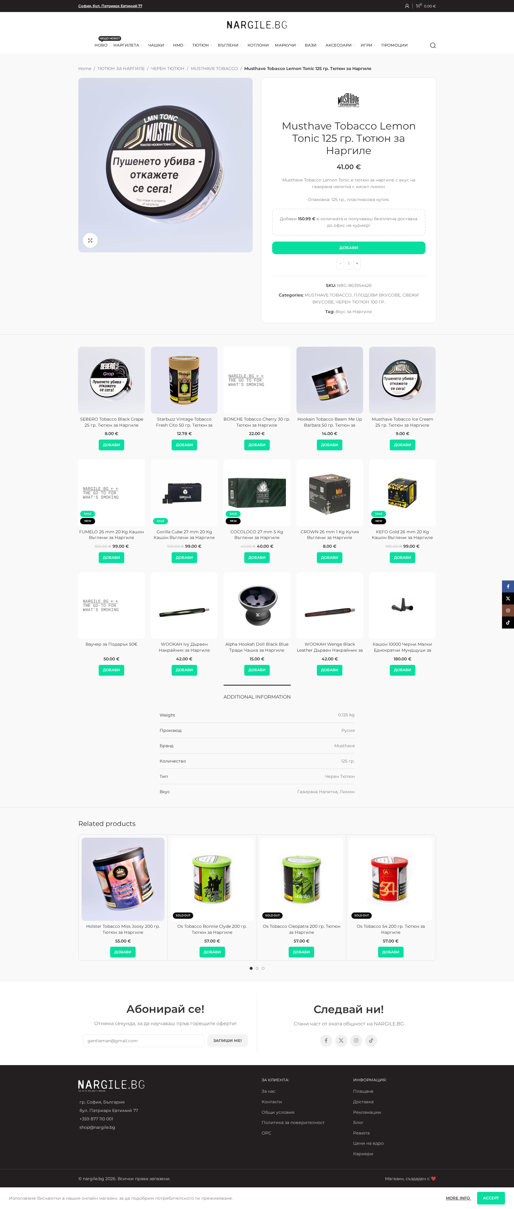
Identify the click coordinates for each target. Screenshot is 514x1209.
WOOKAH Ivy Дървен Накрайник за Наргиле (184, 647)
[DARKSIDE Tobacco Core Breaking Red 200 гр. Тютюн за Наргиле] (268, 380)
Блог (358, 1122)
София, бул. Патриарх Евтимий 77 (110, 6)
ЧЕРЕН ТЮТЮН (168, 68)
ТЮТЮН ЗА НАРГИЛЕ (121, 68)
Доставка (363, 1101)
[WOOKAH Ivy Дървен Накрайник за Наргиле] (184, 605)
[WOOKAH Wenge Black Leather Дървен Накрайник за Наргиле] (329, 605)
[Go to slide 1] (251, 968)
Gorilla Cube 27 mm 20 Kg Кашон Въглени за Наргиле (184, 535)
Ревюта (361, 1133)
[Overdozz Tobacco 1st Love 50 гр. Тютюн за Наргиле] (341, 380)
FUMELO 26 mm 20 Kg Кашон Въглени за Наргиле (111, 535)
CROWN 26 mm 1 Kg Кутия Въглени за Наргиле (330, 535)
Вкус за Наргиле (353, 311)
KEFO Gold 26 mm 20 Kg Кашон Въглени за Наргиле (402, 535)
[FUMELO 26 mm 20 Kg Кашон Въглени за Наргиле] (111, 492)
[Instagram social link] (356, 1041)
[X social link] (341, 1041)
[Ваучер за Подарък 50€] (111, 605)
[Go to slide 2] (257, 968)
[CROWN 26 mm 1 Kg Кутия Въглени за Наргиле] (329, 492)
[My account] (407, 6)
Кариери (363, 1153)
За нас (268, 1091)
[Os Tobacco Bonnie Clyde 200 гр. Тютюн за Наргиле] (212, 879)
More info (458, 1197)
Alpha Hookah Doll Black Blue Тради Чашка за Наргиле (256, 647)
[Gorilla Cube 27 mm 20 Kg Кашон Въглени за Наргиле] (184, 492)
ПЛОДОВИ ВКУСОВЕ (377, 295)
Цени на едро (368, 1143)
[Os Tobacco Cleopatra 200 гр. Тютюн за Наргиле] (301, 879)
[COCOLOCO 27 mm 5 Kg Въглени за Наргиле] (257, 492)
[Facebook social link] (326, 1041)
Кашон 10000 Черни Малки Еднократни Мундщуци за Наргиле (402, 650)
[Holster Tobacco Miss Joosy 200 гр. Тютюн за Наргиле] (123, 879)
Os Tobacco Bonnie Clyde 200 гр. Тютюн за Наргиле (212, 929)
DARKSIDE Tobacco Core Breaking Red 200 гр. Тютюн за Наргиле (268, 425)
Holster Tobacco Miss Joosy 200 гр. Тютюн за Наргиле (123, 929)
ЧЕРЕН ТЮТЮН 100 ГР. (360, 302)
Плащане (363, 1091)
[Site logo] (257, 24)
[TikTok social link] (371, 1041)
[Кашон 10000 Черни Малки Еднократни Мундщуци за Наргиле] (402, 605)
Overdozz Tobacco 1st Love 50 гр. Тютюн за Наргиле (341, 422)
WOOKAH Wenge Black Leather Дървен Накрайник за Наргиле (330, 650)
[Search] (433, 45)
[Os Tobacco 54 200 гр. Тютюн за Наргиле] (390, 879)
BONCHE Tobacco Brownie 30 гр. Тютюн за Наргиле (122, 422)
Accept (491, 1197)
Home (84, 68)
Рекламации (367, 1112)
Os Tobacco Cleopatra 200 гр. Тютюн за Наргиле (301, 929)
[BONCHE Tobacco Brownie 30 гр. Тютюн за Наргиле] (122, 380)
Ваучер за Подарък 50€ (111, 644)
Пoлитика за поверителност (293, 1122)
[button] (122, 445)
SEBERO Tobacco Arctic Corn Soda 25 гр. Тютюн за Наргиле (413, 422)
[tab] (257, 694)
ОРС (266, 1133)
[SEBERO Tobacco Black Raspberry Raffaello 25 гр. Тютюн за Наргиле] (195, 380)
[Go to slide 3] (263, 968)
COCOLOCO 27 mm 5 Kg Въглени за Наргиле (256, 535)
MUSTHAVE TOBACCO (214, 68)
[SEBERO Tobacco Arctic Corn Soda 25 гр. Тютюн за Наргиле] (413, 380)
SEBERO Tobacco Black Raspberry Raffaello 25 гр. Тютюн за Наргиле (195, 425)
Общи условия (278, 1112)
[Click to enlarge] (90, 240)
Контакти (272, 1101)
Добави (348, 247)
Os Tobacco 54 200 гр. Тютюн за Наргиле (391, 929)
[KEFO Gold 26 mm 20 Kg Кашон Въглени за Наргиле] (402, 492)
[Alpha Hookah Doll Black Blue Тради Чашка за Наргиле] (257, 605)
